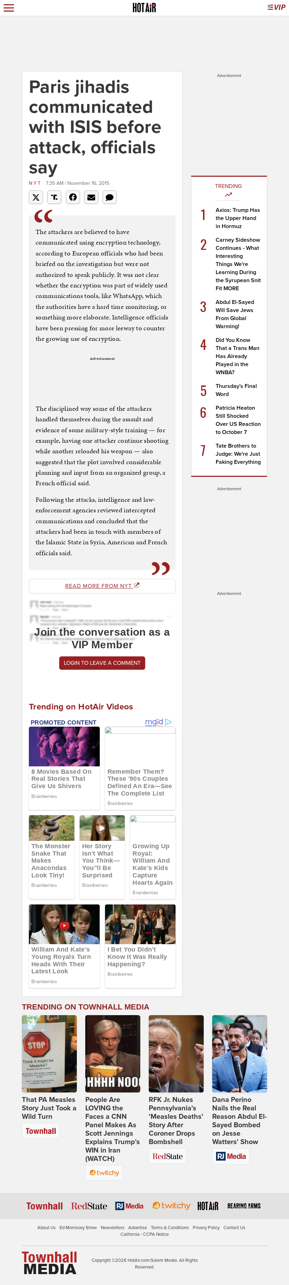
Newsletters (112, 1228)
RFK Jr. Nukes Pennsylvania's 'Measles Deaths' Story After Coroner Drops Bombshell (176, 1121)
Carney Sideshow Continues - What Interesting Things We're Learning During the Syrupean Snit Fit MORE (238, 264)
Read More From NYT (99, 586)
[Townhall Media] (49, 1262)
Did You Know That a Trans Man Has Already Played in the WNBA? (237, 356)
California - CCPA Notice (145, 1234)
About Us (46, 1228)
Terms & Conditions (170, 1228)
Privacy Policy (206, 1228)
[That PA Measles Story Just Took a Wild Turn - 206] (49, 1053)
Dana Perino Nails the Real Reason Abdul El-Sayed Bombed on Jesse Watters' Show (239, 1121)
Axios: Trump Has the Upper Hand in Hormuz (238, 218)
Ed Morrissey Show (78, 1228)
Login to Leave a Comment (102, 663)
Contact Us (234, 1228)
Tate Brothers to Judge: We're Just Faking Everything (238, 454)
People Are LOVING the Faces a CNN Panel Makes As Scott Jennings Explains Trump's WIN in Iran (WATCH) (112, 1129)
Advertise (137, 1228)
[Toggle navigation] (9, 8)
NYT (36, 183)
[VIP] (276, 8)
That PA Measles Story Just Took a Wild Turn (49, 1108)
